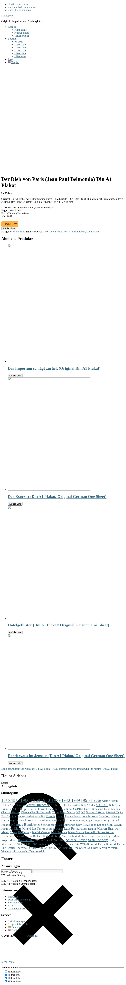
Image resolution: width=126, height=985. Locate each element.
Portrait (80, 832)
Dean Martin (67, 812)
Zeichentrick (37, 851)
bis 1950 (102, 805)
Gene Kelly (105, 816)
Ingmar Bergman (104, 820)
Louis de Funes (54, 828)
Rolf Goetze (26, 840)
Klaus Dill (7, 828)
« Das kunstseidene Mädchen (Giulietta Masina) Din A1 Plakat (84, 768)
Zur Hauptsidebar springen (22, 7)
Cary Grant (66, 809)
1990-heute (91, 800)
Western (113, 847)
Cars (56, 809)
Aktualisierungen (17, 921)
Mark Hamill (88, 828)
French (58, 231)
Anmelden (32, 935)
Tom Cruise (44, 847)
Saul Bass (59, 840)
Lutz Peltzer (72, 828)
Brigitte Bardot (28, 809)
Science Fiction (76, 840)
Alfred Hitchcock (38, 805)
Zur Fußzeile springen (19, 10)
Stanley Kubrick (63, 844)
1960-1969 (48, 231)
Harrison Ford (35, 820)
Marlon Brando (107, 828)
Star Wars (80, 844)
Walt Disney (93, 847)
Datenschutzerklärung (19, 899)
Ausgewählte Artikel (18, 924)
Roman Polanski (44, 840)
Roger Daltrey (97, 836)
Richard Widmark (43, 836)
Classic (25, 812)
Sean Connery (98, 840)
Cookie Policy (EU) (18, 908)
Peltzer (72, 832)
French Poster (73, 816)
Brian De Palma (10, 809)
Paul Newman (59, 832)
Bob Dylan (115, 805)
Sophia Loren (45, 844)
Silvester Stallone (25, 844)
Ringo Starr (61, 836)
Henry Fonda (53, 820)
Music (5, 832)
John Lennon (98, 824)
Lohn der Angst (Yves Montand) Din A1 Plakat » (26, 768)
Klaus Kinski (22, 828)
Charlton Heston (10, 812)
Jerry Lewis (83, 824)
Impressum (13, 896)
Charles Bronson (92, 809)
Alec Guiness (17, 805)
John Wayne (114, 824)
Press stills (90, 832)
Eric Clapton (8, 816)
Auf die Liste (10, 224)
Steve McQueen (96, 844)
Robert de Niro (78, 836)
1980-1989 (70, 800)
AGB (11, 905)
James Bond (23, 824)
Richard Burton (23, 836)
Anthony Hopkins (62, 805)
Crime (55, 812)
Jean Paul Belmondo (74, 231)
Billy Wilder (88, 805)
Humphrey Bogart (83, 820)
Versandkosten (15, 902)
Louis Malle (92, 231)
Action (106, 800)
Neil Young (24, 832)
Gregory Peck (16, 820)
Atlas (77, 805)
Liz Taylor (38, 828)
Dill (78, 812)
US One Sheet (60, 847)
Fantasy (21, 816)
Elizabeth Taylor (114, 812)
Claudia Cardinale (40, 812)
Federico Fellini (35, 816)
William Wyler (20, 851)
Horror (67, 820)
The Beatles (8, 847)
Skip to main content (18, 4)
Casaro (77, 809)
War (104, 847)
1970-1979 (51, 800)
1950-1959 (10, 800)
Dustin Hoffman (95, 812)
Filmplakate (19, 231)
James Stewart (41, 824)
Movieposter (7, 15)
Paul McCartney (41, 832)
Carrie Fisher (45, 809)
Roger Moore (113, 836)
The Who (21, 847)
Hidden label (14, 971)
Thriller (31, 847)
